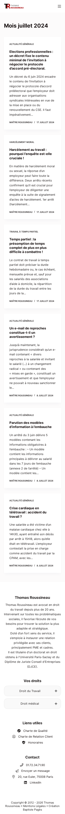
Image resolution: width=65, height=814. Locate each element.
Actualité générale (21, 44)
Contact (32, 757)
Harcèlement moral (21, 142)
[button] (32, 691)
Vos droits (32, 681)
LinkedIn (35, 782)
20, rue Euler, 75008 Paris (35, 776)
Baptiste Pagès (32, 809)
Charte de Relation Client (35, 736)
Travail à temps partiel (23, 231)
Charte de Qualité (35, 731)
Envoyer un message (35, 771)
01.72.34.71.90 (35, 765)
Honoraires (35, 742)
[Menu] (59, 6)
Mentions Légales (34, 806)
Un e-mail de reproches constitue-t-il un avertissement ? (27, 332)
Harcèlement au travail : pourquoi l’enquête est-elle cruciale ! (30, 154)
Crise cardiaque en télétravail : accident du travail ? (27, 512)
